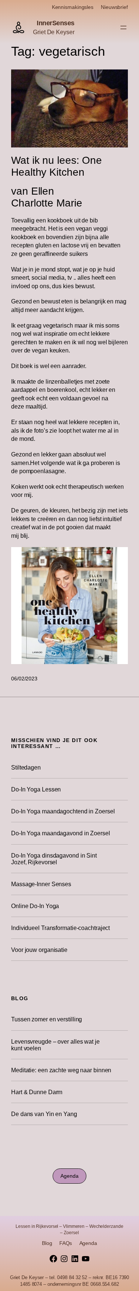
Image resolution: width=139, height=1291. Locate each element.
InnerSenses (56, 23)
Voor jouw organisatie (39, 949)
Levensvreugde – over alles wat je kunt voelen (55, 1044)
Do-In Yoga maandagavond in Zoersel (60, 833)
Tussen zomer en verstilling (46, 1019)
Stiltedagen (26, 767)
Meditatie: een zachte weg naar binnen (61, 1070)
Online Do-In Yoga (35, 906)
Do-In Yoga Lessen (36, 789)
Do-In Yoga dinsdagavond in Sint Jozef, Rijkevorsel (54, 858)
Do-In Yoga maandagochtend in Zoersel (63, 811)
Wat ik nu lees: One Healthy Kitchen (56, 166)
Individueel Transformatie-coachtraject (60, 927)
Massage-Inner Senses (41, 884)
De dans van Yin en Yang (44, 1113)
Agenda (69, 1176)
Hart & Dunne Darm (36, 1092)
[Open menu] (123, 27)
